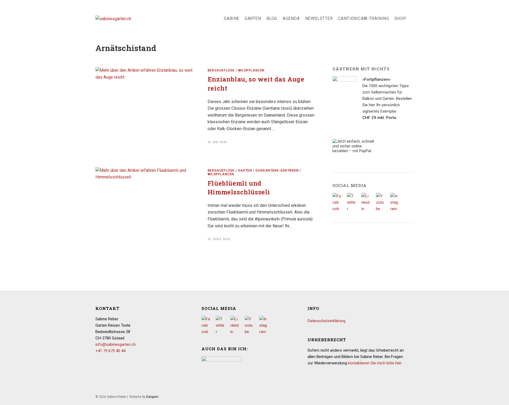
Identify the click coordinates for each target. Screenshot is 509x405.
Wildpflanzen (251, 70)
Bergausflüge (221, 70)
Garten (245, 170)
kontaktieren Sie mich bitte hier (374, 363)
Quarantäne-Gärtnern (277, 170)
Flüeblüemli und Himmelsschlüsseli (239, 188)
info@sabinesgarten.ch (115, 344)
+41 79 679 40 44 (110, 350)
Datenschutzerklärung (326, 320)
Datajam (152, 397)
